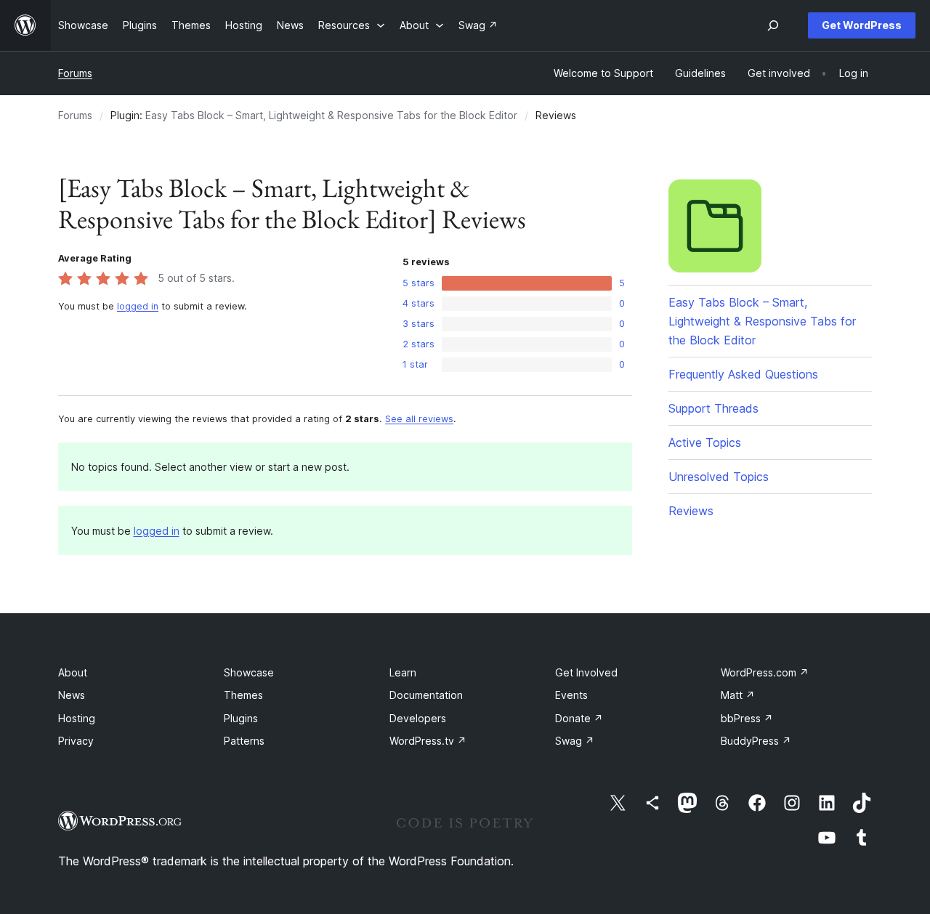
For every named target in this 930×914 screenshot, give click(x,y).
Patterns (244, 741)
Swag (574, 741)
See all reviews (419, 418)
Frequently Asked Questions (743, 374)
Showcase (249, 672)
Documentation (426, 695)
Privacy (76, 741)
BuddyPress (756, 741)
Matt (738, 695)
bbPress (747, 718)
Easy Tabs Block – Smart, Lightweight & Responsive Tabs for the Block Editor (331, 115)
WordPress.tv (427, 741)
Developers (417, 718)
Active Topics (704, 442)
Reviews (690, 510)
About (72, 672)
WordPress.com (765, 672)
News (71, 695)
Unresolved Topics (718, 476)
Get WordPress (862, 25)
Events (571, 695)
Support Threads (713, 408)
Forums (75, 73)
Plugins (241, 718)
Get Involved (586, 672)
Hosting (76, 718)
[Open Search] (773, 25)
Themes (243, 695)
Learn (402, 672)
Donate (579, 718)
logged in (137, 306)
